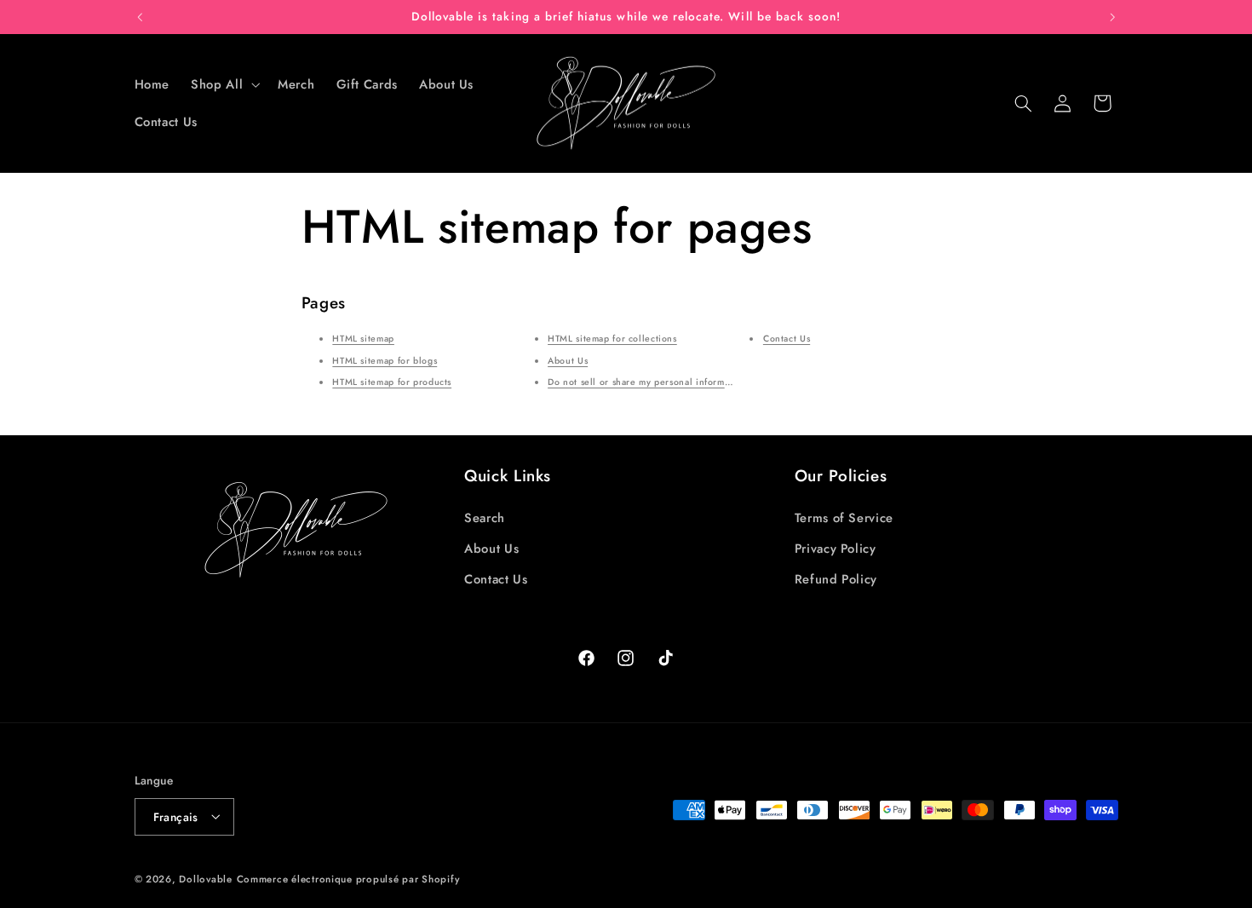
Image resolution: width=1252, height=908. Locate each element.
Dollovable (205, 878)
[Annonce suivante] (1112, 17)
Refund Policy (836, 579)
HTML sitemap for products (391, 382)
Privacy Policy (835, 548)
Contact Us (786, 338)
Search (484, 517)
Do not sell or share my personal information (647, 382)
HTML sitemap (363, 338)
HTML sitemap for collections (612, 338)
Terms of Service (844, 517)
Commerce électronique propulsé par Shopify (348, 878)
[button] (224, 84)
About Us (568, 360)
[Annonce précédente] (139, 17)
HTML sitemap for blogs (384, 360)
